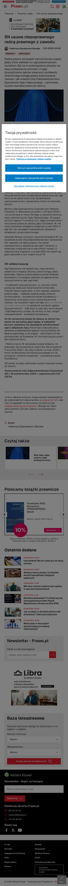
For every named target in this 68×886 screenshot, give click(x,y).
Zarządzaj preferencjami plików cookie (34, 186)
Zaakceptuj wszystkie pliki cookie (34, 178)
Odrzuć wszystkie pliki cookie (34, 167)
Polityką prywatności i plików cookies (33, 159)
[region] (34, 158)
